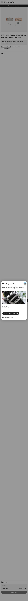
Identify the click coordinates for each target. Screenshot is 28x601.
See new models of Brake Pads (11, 313)
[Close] (25, 283)
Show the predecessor (7, 317)
